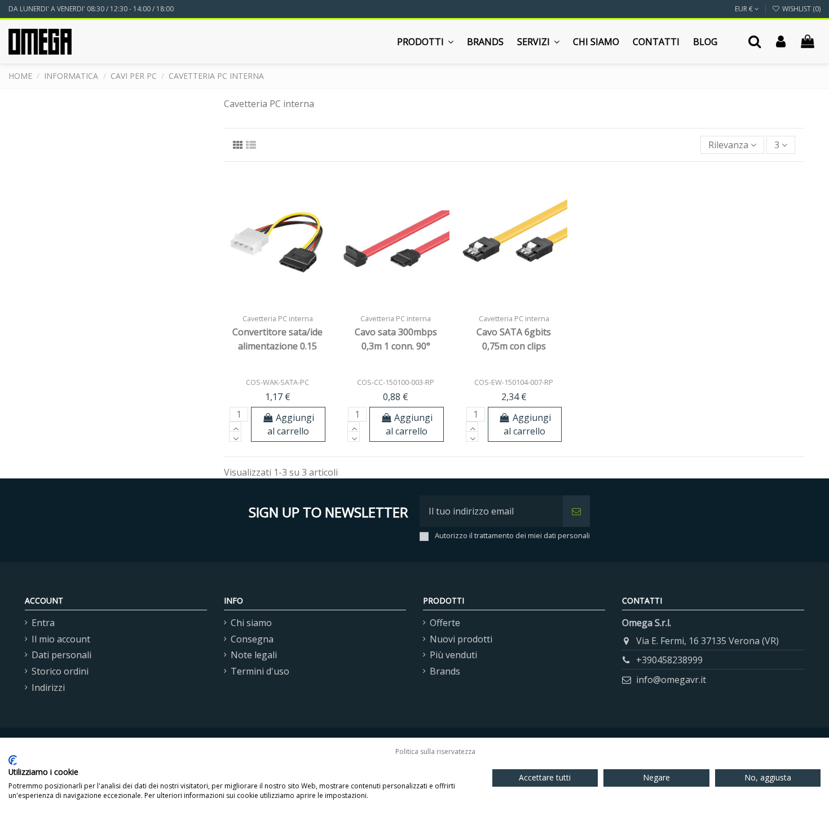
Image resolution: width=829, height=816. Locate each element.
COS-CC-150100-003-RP (395, 382)
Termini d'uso (260, 671)
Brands (445, 671)
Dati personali (61, 655)
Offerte (445, 623)
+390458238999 (669, 660)
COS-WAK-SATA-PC (277, 382)
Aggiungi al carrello (290, 424)
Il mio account (61, 639)
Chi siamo (251, 623)
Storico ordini (60, 671)
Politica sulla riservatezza (435, 751)
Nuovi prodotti (461, 639)
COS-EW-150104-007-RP (513, 382)
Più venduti (453, 655)
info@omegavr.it (671, 679)
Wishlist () (801, 9)
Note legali (254, 655)
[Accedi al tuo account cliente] (781, 41)
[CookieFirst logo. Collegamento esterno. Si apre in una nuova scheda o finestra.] (12, 760)
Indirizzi (48, 687)
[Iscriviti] (576, 511)
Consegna (252, 639)
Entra (43, 623)
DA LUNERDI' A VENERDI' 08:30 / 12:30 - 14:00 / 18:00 (91, 9)
